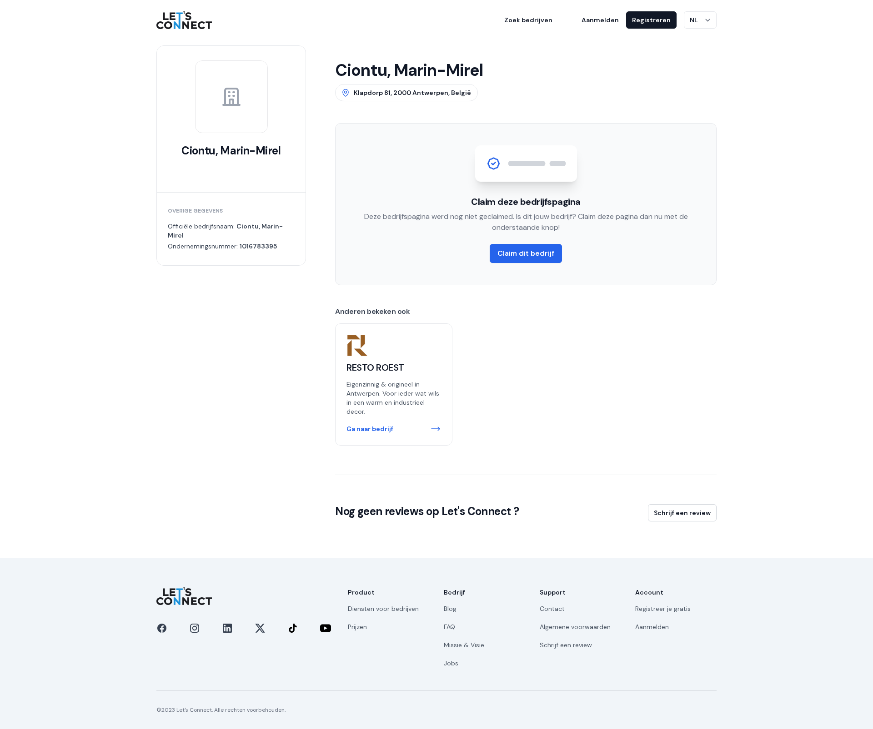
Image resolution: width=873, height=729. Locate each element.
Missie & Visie (464, 645)
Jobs (451, 663)
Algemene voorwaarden (575, 627)
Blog (450, 609)
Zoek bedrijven (528, 20)
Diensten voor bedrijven (383, 609)
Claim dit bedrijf (525, 253)
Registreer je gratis (663, 609)
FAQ (449, 627)
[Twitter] (260, 628)
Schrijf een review (682, 513)
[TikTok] (292, 628)
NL (694, 20)
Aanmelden (600, 20)
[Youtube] (325, 628)
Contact (552, 609)
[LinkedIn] (227, 628)
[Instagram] (194, 628)
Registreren (651, 20)
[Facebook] (161, 628)
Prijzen (357, 627)
